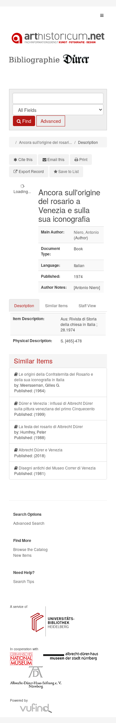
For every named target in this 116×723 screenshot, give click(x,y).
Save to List (68, 171)
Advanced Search (28, 523)
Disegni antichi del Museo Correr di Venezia (57, 467)
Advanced (51, 121)
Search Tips (23, 581)
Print (83, 159)
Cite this (25, 159)
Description (24, 305)
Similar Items (56, 305)
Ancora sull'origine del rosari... (45, 142)
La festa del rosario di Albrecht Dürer (51, 426)
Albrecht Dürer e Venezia (41, 449)
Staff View (87, 305)
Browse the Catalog (30, 549)
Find (26, 121)
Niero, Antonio (86, 232)
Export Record (31, 171)
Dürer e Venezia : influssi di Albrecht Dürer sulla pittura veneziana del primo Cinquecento (54, 405)
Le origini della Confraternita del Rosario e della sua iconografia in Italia (53, 376)
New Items (22, 555)
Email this (55, 159)
